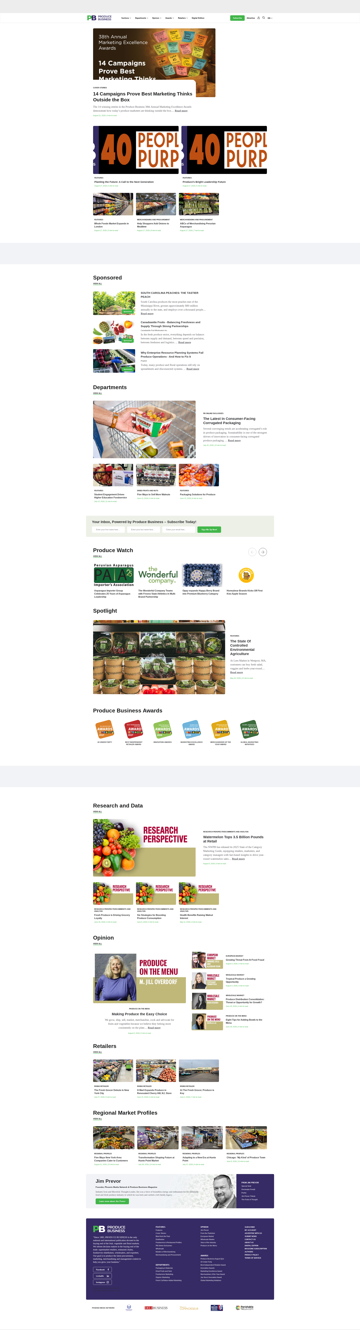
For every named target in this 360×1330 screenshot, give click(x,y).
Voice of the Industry (208, 1243)
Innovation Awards (208, 1268)
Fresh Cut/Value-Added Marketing (169, 1280)
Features (159, 1230)
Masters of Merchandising (165, 1252)
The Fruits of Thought (249, 1200)
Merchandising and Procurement (168, 1255)
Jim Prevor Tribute (248, 1196)
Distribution (160, 1239)
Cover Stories (161, 1233)
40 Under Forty (206, 1262)
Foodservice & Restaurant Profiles (169, 1243)
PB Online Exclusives (164, 1246)
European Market (207, 1236)
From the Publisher (208, 1233)
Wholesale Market (207, 1239)
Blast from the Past (163, 1236)
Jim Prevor (205, 1230)
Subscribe (237, 18)
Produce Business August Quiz (212, 1259)
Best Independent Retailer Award (213, 1265)
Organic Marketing (163, 1277)
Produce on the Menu (209, 1246)
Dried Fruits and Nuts (164, 1271)
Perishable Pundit (248, 1189)
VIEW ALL (97, 284)
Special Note (246, 1186)
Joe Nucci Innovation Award (211, 1277)
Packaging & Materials (164, 1268)
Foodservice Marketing (164, 1274)
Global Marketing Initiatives (211, 1280)
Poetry (243, 1193)
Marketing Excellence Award (211, 1271)
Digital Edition (198, 18)
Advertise (251, 18)
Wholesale (160, 1249)
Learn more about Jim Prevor (112, 1201)
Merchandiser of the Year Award (213, 1274)
